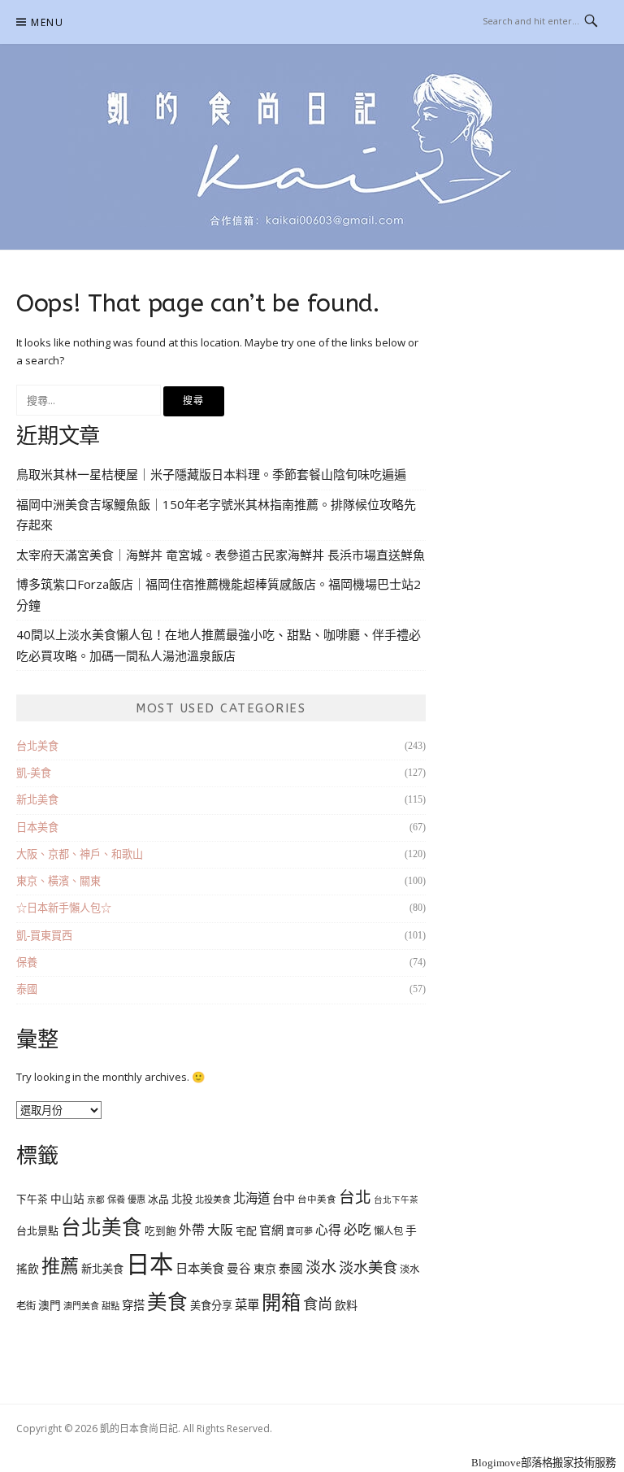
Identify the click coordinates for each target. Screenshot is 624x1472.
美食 (167, 1302)
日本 (149, 1265)
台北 (355, 1197)
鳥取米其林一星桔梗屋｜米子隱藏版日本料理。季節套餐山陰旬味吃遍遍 (211, 474)
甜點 (110, 1306)
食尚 (317, 1304)
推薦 (60, 1266)
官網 (271, 1230)
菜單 (247, 1305)
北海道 (251, 1198)
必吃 (357, 1230)
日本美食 (37, 827)
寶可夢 (299, 1231)
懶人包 (388, 1231)
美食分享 (211, 1306)
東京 (265, 1268)
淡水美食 (368, 1268)
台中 (283, 1198)
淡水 (321, 1267)
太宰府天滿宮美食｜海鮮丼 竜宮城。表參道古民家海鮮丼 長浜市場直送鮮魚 (220, 555)
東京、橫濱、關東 (58, 881)
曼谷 (239, 1268)
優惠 (136, 1199)
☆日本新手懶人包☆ (63, 908)
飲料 (346, 1305)
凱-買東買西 (44, 936)
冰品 (158, 1199)
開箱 (281, 1302)
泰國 (26, 989)
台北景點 (37, 1231)
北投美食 (213, 1199)
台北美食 (37, 746)
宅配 (246, 1231)
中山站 (67, 1199)
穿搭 (133, 1305)
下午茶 (32, 1199)
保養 (26, 962)
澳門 (49, 1306)
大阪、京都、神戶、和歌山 (79, 854)
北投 (182, 1199)
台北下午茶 (396, 1199)
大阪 (220, 1230)
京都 (96, 1199)
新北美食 (37, 800)
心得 (328, 1230)
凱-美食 (33, 773)
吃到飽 (160, 1231)
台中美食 (316, 1200)
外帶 (192, 1230)
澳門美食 (81, 1306)
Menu (47, 22)
